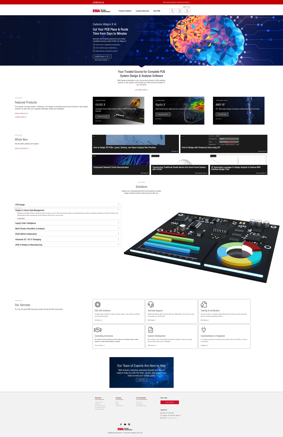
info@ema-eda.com (171, 418)
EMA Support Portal (100, 409)
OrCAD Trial (139, 402)
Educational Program (100, 407)
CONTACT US (141, 379)
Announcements (119, 405)
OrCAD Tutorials (99, 402)
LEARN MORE (21, 218)
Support (184, 6)
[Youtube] (125, 424)
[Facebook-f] (121, 424)
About (117, 402)
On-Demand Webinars (100, 405)
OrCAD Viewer (139, 404)
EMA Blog (97, 404)
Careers (117, 404)
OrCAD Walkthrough (141, 405)
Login (189, 6)
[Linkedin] (129, 424)
